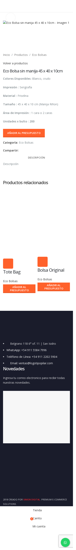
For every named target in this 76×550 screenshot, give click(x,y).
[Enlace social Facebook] (21, 150)
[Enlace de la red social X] (26, 150)
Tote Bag (11, 272)
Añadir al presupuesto (24, 133)
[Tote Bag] (19, 206)
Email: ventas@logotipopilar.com (31, 363)
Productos (21, 55)
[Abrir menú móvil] (4, 6)
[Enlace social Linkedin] (35, 150)
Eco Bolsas (39, 55)
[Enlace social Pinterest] (30, 150)
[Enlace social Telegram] (40, 150)
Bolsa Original (50, 270)
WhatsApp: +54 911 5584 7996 (26, 350)
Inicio (6, 55)
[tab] (36, 157)
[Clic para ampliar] (10, 17)
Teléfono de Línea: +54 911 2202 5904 (31, 357)
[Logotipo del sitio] (36, 6)
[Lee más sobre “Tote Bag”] (8, 264)
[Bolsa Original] (53, 206)
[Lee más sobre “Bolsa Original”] (42, 262)
